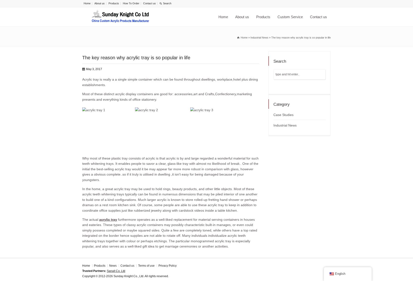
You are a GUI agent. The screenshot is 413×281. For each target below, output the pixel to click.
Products (114, 3)
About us (99, 3)
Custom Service (290, 17)
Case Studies (283, 115)
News (113, 265)
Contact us (149, 3)
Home (87, 3)
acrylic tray (108, 219)
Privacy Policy (167, 265)
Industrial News (285, 125)
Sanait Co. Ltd (116, 271)
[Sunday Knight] (120, 17)
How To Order (131, 3)
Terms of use (146, 265)
